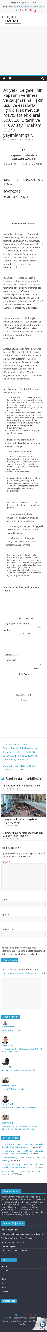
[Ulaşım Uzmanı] (4, 78)
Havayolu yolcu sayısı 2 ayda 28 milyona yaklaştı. (20, 821)
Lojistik (4, 1287)
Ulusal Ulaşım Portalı (10, 1230)
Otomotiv (5, 1291)
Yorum (5, 861)
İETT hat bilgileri (8, 1246)
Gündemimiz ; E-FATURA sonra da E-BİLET (19, 1070)
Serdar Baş (6, 1066)
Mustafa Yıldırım (8, 1085)
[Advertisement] (23, 49)
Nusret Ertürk (7, 1026)
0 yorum (34, 139)
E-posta (6, 914)
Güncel (4, 1266)
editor (24, 139)
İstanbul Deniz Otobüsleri (12, 1242)
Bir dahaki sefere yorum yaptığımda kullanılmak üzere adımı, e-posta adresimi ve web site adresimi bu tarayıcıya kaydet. (23, 950)
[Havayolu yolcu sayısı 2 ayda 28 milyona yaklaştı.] (23, 795)
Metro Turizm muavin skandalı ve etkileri (19, 1107)
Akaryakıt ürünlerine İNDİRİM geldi (21, 785)
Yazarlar (5, 1270)
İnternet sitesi (8, 929)
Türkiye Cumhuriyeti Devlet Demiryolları (18, 1238)
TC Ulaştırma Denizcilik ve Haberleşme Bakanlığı (22, 1234)
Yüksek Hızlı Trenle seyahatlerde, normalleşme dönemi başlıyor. (27, 7)
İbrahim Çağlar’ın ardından (13, 1089)
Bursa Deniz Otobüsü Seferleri (14, 1250)
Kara (3, 1274)
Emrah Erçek (7, 1045)
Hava (3, 1279)
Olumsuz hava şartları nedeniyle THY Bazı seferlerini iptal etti (23, 834)
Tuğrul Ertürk (7, 1104)
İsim (4, 899)
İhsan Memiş (7, 1123)
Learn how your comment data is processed (23, 973)
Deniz (3, 1283)
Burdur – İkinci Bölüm (10, 1030)
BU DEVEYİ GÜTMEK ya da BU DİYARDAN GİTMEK (19, 767)
